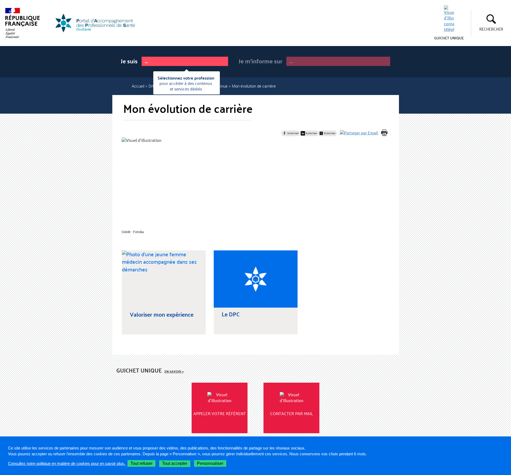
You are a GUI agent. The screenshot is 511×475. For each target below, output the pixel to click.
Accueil (138, 86)
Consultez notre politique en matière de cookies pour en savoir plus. (67, 463)
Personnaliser (210, 463)
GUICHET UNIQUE (449, 37)
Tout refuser (141, 463)
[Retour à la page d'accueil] (98, 23)
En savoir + (174, 371)
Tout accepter (174, 463)
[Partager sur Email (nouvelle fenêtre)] (359, 133)
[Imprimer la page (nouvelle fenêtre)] (384, 133)
